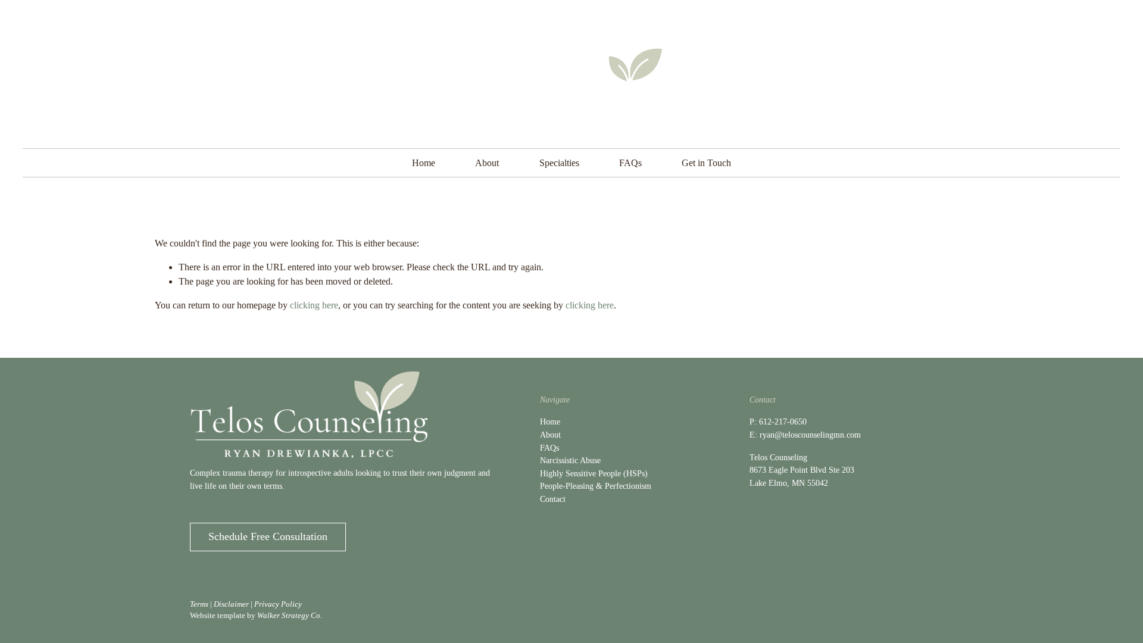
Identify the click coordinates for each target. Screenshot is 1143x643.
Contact (553, 499)
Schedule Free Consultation (267, 536)
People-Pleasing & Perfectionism (595, 486)
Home (423, 163)
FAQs (630, 163)
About (487, 163)
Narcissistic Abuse (570, 460)
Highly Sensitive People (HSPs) (594, 473)
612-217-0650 (783, 421)
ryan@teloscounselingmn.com (810, 434)
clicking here (314, 305)
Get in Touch (706, 163)
